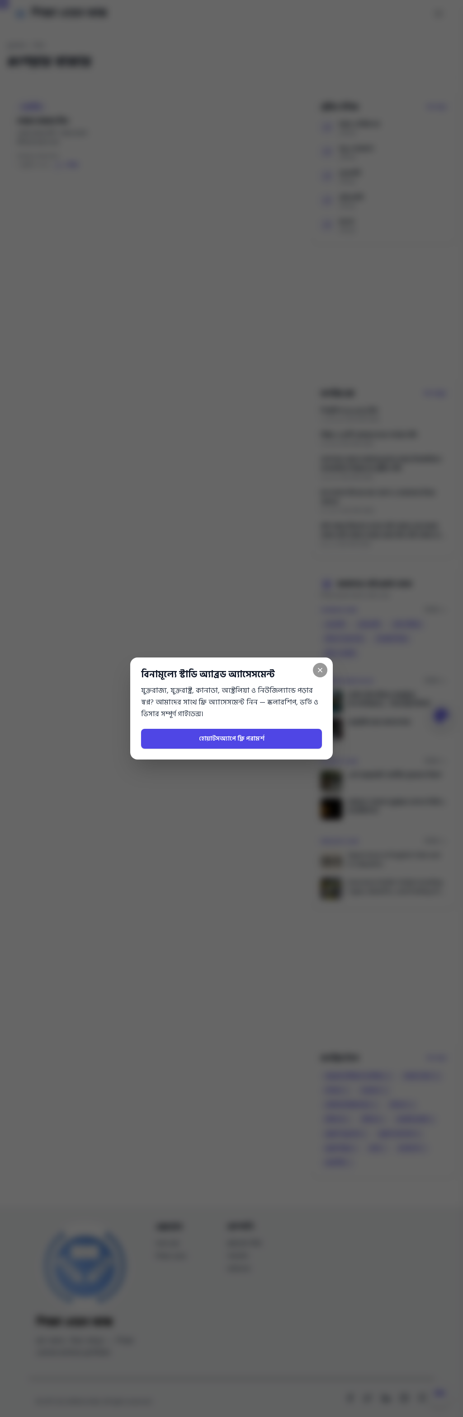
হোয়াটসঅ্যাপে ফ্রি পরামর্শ (232, 738)
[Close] (320, 670)
